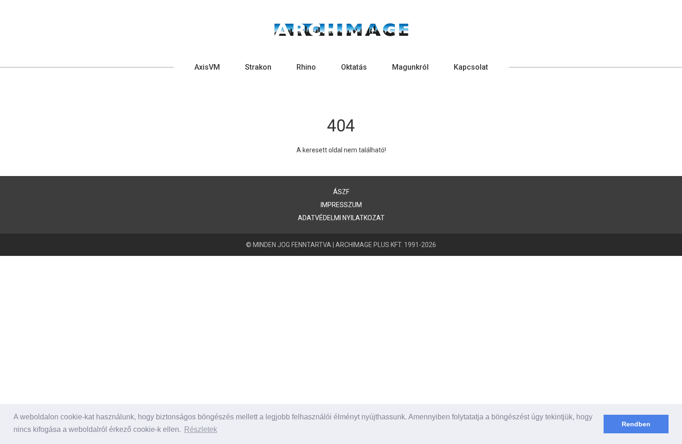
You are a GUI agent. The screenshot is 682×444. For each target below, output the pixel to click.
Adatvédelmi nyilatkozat (341, 218)
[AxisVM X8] (341, 29)
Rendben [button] (636, 424)
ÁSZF (341, 192)
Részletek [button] (200, 429)
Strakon (258, 67)
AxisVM (207, 67)
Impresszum (341, 205)
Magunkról (410, 67)
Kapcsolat (471, 67)
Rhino (306, 67)
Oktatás (354, 67)
